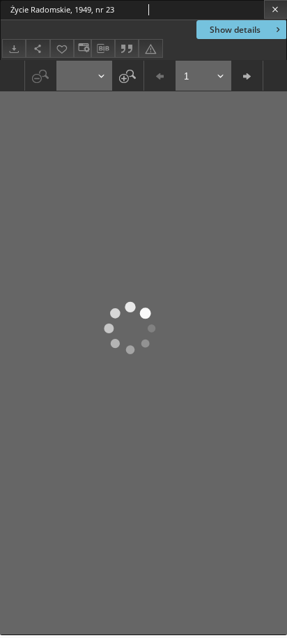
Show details (235, 30)
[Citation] (127, 48)
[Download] (14, 48)
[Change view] (82, 48)
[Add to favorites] (62, 48)
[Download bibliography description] (103, 49)
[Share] (37, 48)
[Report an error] (150, 48)
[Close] (275, 9)
